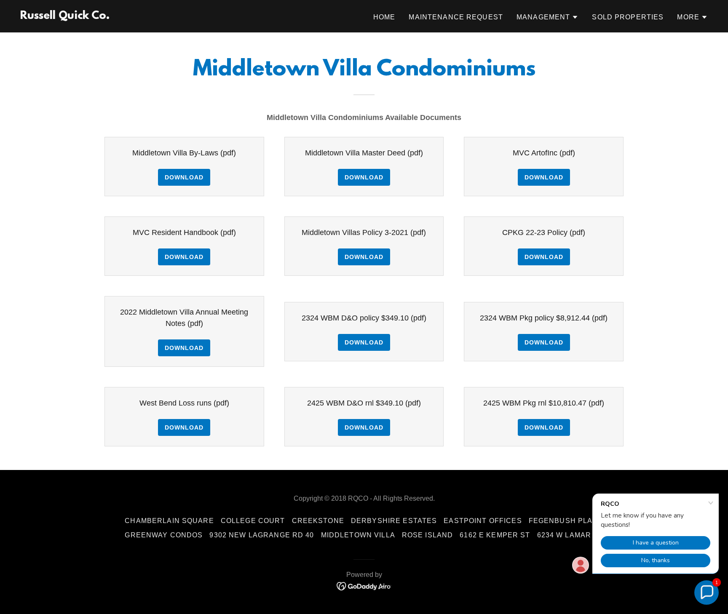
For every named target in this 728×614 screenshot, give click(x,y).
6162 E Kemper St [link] (495, 535)
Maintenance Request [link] (456, 17)
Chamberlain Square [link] (169, 520)
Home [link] (384, 17)
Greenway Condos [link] (164, 535)
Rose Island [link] (427, 535)
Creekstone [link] (318, 520)
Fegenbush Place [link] (566, 520)
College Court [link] (253, 520)
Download (184, 177)
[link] (65, 16)
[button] (547, 17)
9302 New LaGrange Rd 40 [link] (261, 535)
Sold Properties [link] (628, 17)
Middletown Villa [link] (358, 535)
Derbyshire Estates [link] (394, 520)
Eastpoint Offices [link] (483, 520)
